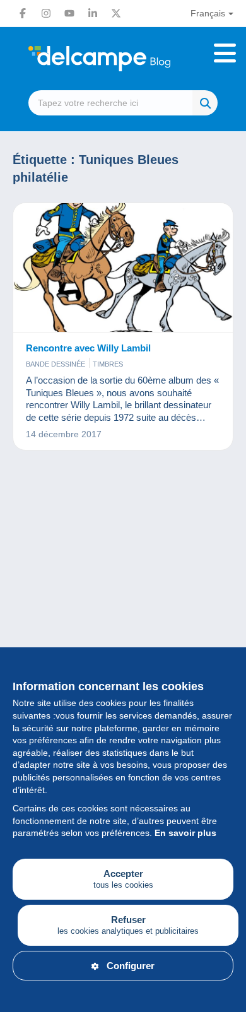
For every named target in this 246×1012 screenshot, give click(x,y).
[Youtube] (69, 13)
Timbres (108, 364)
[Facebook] (23, 13)
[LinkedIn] (93, 13)
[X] (116, 13)
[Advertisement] (123, 611)
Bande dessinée (55, 364)
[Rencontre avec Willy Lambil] (123, 267)
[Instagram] (46, 13)
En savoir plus (185, 833)
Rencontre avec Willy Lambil (88, 348)
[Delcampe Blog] (123, 58)
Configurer (131, 965)
